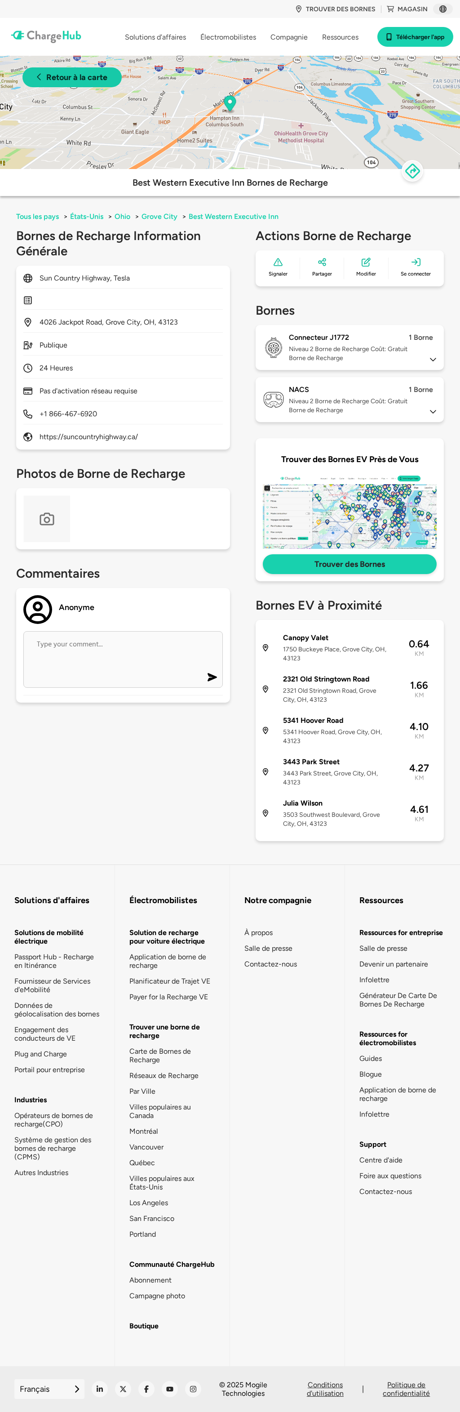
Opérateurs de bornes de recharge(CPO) (53, 1119)
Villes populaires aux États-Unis (162, 1182)
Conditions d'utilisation (325, 1389)
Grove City (159, 216)
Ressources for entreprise (401, 932)
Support (372, 1144)
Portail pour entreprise (49, 1069)
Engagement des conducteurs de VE (44, 1033)
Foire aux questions (390, 1175)
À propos (258, 932)
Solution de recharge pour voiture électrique (167, 936)
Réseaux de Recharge (164, 1075)
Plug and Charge (40, 1054)
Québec (142, 1162)
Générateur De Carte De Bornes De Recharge (398, 999)
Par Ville (142, 1091)
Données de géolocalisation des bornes (56, 1009)
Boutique (144, 1326)
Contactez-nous (270, 964)
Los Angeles (148, 1202)
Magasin (413, 9)
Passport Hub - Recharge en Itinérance (54, 961)
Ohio (122, 216)
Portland (142, 1234)
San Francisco (151, 1218)
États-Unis (86, 216)
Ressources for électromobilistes (387, 1038)
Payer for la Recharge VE (168, 997)
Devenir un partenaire (393, 964)
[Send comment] (212, 677)
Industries (30, 1100)
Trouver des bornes (341, 9)
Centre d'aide (380, 1160)
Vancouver (146, 1147)
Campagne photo (157, 1296)
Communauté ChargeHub (172, 1264)
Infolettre (374, 979)
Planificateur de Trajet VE (169, 981)
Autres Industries (41, 1172)
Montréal (143, 1131)
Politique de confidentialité (406, 1389)
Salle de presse (268, 948)
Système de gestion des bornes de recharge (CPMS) (52, 1148)
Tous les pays (37, 216)
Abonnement (150, 1280)
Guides (370, 1058)
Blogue (370, 1074)
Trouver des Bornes (349, 564)
